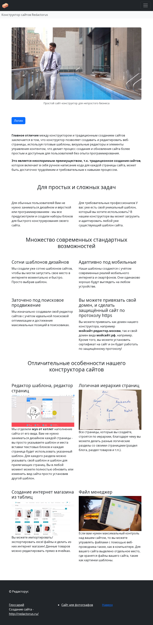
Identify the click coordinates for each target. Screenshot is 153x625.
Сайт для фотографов (77, 605)
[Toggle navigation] (145, 5)
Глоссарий (16, 605)
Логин (18, 121)
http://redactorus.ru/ (24, 614)
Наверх (107, 605)
